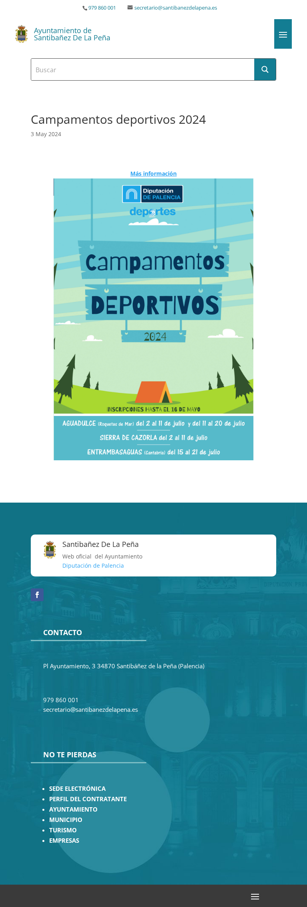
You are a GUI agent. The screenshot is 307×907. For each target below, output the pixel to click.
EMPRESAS (64, 840)
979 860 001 (102, 7)
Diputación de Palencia (93, 565)
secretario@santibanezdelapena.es (175, 7)
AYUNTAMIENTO (73, 809)
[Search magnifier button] (265, 69)
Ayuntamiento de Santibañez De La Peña (72, 34)
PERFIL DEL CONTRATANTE (88, 799)
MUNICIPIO (65, 820)
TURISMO (63, 830)
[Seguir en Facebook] (37, 594)
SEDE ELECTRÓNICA (77, 788)
